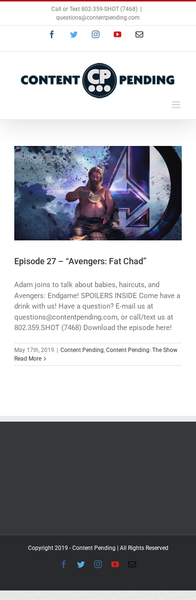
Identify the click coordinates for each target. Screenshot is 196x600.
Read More (27, 358)
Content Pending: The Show (141, 350)
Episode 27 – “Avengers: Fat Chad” (80, 261)
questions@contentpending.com (98, 17)
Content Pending (82, 350)
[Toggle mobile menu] (177, 105)
